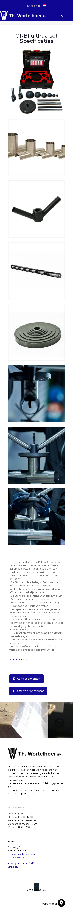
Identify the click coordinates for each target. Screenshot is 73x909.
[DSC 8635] (36, 393)
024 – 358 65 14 (16, 857)
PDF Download (18, 659)
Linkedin (32, 5)
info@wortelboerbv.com (22, 853)
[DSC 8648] (36, 455)
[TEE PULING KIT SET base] (36, 332)
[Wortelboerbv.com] (23, 15)
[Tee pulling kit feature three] (36, 147)
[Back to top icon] (36, 886)
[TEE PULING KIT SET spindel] (36, 270)
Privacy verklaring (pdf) (21, 863)
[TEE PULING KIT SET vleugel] (36, 209)
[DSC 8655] (36, 516)
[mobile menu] (68, 15)
